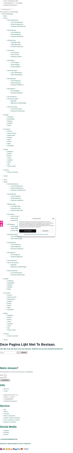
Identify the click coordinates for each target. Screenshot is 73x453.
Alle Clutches (10, 50)
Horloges (9, 137)
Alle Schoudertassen (12, 20)
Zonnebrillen (10, 145)
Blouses (9, 155)
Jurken (9, 162)
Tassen (5, 18)
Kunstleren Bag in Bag (17, 46)
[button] (53, 218)
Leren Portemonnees (16, 109)
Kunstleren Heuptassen (17, 84)
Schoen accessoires (12, 172)
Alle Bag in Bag (11, 40)
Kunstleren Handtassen (17, 36)
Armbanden (10, 117)
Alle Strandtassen (12, 96)
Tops (8, 164)
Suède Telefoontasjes (16, 74)
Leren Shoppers (15, 62)
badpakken (10, 151)
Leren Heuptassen (16, 80)
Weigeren (45, 231)
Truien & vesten (11, 166)
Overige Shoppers (16, 66)
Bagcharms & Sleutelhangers (18, 103)
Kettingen (9, 121)
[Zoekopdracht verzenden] (18, 352)
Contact (6, 176)
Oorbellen (9, 123)
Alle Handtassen (11, 30)
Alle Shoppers (11, 60)
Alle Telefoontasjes (12, 70)
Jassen (9, 158)
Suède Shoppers (15, 64)
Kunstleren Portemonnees (18, 111)
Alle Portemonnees (12, 107)
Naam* (2, 375)
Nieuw (5, 16)
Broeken (9, 153)
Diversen (9, 131)
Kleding (6, 149)
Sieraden (6, 115)
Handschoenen (11, 135)
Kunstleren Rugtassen (17, 93)
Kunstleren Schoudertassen (18, 26)
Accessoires (7, 129)
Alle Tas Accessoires (12, 99)
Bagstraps (13, 101)
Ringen (9, 125)
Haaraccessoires (11, 133)
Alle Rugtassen (11, 88)
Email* (2, 377)
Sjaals (9, 143)
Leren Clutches (15, 52)
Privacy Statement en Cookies (30, 234)
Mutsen (9, 139)
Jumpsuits (10, 160)
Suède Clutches (15, 54)
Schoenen (6, 170)
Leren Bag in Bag (15, 42)
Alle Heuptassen (11, 78)
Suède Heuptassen (16, 82)
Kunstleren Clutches (16, 56)
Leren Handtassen (16, 32)
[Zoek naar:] (10, 352)
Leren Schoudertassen (17, 22)
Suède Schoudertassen (17, 24)
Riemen (9, 141)
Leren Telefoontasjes (16, 72)
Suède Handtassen (16, 34)
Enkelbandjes (10, 119)
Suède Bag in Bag (15, 44)
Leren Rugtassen (15, 91)
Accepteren (27, 231)
